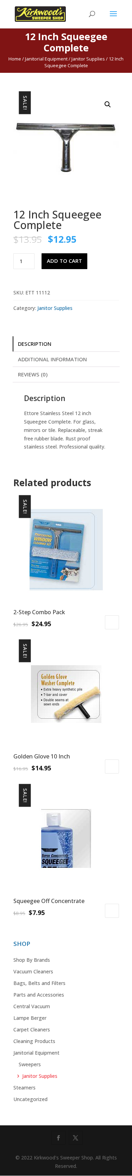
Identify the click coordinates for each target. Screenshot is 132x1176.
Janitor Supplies (88, 59)
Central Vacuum (31, 1006)
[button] (107, 104)
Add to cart (64, 260)
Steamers (24, 1087)
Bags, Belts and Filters (39, 983)
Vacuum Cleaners (33, 971)
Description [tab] (34, 343)
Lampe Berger (29, 1018)
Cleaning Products (34, 1041)
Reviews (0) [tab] (33, 374)
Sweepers (30, 1064)
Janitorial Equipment (46, 59)
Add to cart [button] (112, 622)
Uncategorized (30, 1099)
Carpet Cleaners (31, 1029)
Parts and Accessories (38, 994)
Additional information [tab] (52, 359)
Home (14, 59)
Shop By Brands (31, 959)
